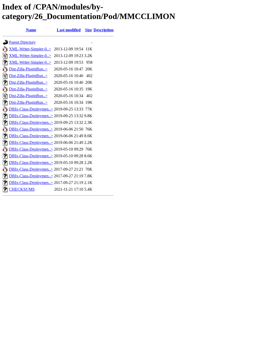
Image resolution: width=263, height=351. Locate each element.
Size (88, 30)
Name (31, 30)
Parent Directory (22, 42)
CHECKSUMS (22, 189)
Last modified (69, 30)
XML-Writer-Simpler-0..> (30, 49)
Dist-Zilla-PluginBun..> (28, 69)
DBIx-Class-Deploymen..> (31, 109)
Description (103, 30)
